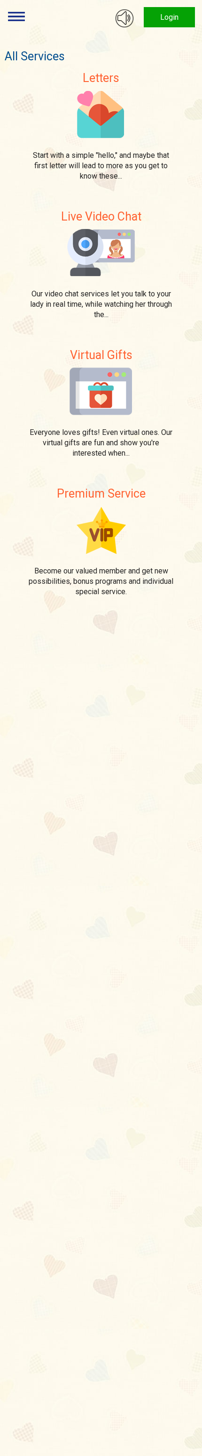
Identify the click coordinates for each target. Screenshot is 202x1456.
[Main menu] (16, 16)
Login (169, 17)
